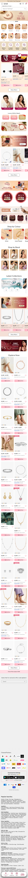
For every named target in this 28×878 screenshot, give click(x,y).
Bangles (15, 800)
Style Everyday (5, 864)
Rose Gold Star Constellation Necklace (20, 557)
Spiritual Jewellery (8, 803)
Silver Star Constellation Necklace (6, 557)
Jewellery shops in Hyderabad (16, 871)
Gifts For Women (5, 835)
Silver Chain (13, 823)
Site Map (3, 719)
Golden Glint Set (4, 528)
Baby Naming (12, 855)
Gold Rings (7, 813)
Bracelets (11, 30)
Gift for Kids (4, 843)
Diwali (2, 860)
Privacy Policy (4, 710)
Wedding (16, 853)
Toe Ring (8, 840)
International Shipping (6, 712)
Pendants (3, 801)
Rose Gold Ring (14, 837)
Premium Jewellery (13, 817)
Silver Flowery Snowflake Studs (6, 583)
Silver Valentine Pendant (19, 507)
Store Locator (4, 694)
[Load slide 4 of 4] (18, 22)
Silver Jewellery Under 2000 (12, 828)
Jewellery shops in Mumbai (11, 870)
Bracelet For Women (11, 838)
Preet (11, 865)
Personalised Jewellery (7, 826)
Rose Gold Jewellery (12, 808)
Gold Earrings (14, 813)
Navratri (3, 862)
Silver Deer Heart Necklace (6, 608)
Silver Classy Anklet (17, 167)
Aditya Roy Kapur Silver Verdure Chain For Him (18, 327)
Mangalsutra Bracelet (6, 800)
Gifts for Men (4, 830)
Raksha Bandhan (9, 860)
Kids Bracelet (20, 844)
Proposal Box (5, 849)
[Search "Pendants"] (25, 8)
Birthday (10, 853)
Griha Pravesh (20, 855)
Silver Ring (4, 824)
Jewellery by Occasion (6, 852)
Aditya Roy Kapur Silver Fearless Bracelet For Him (6, 403)
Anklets (24, 30)
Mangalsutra (17, 799)
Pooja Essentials (5, 848)
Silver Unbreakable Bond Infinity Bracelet (20, 661)
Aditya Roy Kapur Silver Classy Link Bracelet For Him (6, 327)
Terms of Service (5, 716)
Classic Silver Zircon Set (18, 78)
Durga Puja (9, 862)
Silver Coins (13, 848)
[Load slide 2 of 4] (14, 22)
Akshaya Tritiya (5, 858)
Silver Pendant (20, 823)
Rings (6, 799)
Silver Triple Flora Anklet (19, 609)
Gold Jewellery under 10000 (8, 816)
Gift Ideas (3, 846)
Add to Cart (6, 170)
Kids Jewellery (4, 844)
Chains (14, 801)
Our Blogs (3, 691)
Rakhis (4, 30)
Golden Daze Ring (5, 635)
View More (14, 90)
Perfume (19, 848)
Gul (23, 865)
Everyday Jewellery (15, 802)
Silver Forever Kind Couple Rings (6, 660)
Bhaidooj (17, 860)
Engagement (4, 853)
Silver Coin (22, 822)
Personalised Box (13, 849)
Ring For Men (4, 831)
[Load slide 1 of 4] (11, 22)
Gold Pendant (22, 813)
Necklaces (9, 801)
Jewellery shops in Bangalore (8, 869)
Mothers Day (21, 858)
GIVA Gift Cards (5, 700)
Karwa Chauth (20, 859)
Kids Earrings (12, 844)
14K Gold (17, 815)
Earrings (17, 30)
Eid (21, 860)
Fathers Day (4, 859)
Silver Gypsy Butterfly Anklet (20, 430)
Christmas (15, 862)
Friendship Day (12, 859)
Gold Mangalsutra (5, 814)
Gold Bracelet (22, 814)
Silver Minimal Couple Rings (20, 455)
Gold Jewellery (5, 807)
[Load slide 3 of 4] (16, 22)
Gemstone (16, 803)
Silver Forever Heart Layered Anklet (20, 404)
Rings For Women (5, 836)
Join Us (3, 698)
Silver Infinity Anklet (5, 456)
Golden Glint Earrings (5, 507)
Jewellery (3, 806)
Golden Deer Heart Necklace (20, 532)
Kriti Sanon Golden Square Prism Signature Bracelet (6, 429)
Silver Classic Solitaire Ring (20, 583)
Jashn (19, 865)
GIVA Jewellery (16, 789)
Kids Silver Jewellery (9, 825)
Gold (2, 813)
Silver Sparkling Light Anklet (20, 482)
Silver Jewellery (5, 821)
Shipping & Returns (6, 707)
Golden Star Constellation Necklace (20, 634)
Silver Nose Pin (20, 825)
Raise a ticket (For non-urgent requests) (12, 744)
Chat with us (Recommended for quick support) (14, 739)
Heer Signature (5, 865)
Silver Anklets (15, 822)
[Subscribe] (25, 681)
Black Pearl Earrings (5, 82)
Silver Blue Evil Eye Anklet (6, 167)
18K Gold (23, 815)
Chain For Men (8, 832)
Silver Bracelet (5, 823)
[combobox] (14, 8)
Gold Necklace (5, 815)
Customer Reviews (6, 689)
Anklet (2, 799)
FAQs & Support (5, 714)
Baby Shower (4, 855)
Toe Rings (6, 802)
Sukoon (15, 865)
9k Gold (12, 815)
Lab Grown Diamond (15, 807)
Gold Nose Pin (14, 814)
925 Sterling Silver (6, 822)
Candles (25, 848)
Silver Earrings (11, 824)
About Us (3, 696)
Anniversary (22, 853)
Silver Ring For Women (17, 836)
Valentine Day (13, 858)
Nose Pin (19, 801)
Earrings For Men (13, 831)
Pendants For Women (11, 839)
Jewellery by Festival (6, 857)
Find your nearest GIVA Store (8, 868)
